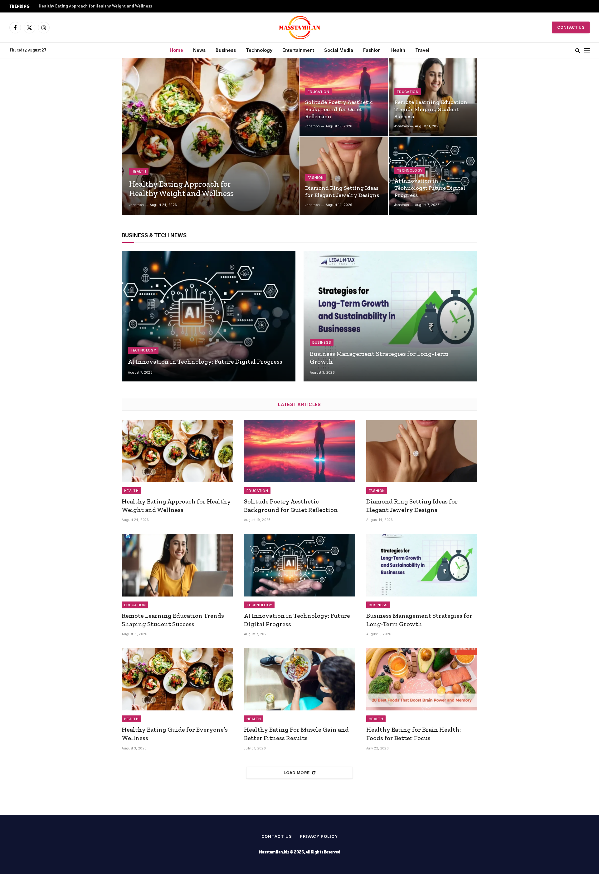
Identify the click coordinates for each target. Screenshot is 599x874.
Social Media (338, 50)
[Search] (577, 50)
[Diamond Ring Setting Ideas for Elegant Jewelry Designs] (344, 176)
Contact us (276, 836)
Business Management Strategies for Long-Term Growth (379, 358)
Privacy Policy (319, 836)
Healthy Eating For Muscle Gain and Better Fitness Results (296, 734)
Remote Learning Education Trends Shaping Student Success (430, 109)
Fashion (372, 50)
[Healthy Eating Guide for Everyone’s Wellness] (177, 679)
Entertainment (298, 50)
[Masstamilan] (299, 27)
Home (176, 50)
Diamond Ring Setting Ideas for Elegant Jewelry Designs (342, 191)
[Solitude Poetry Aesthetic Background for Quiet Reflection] (344, 97)
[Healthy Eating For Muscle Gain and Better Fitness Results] (299, 679)
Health (398, 50)
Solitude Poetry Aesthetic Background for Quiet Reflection (96, 6)
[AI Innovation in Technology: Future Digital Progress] (433, 176)
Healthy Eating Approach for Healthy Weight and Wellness (181, 188)
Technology (259, 50)
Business (226, 50)
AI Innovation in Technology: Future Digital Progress (429, 188)
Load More (297, 772)
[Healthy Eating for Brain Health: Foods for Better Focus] (421, 679)
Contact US (570, 27)
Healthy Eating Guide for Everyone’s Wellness (175, 734)
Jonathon (136, 205)
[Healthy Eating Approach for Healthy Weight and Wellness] (210, 136)
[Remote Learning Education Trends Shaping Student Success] (433, 97)
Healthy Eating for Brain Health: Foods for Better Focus (413, 734)
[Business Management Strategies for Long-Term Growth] (390, 316)
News (199, 50)
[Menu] (587, 50)
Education (318, 92)
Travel (422, 50)
